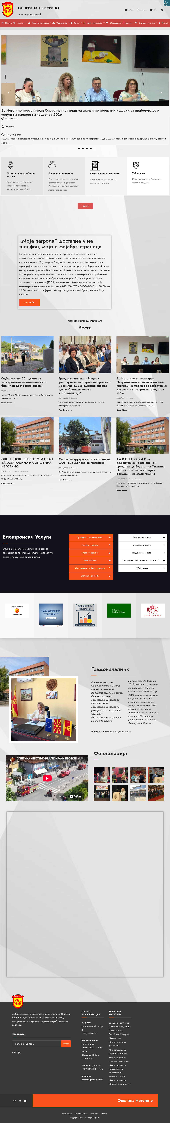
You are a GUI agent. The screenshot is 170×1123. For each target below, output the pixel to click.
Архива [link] (104, 1113)
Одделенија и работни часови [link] (21, 174)
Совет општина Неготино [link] (105, 173)
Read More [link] (15, 402)
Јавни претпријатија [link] (60, 173)
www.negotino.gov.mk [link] (30, 14)
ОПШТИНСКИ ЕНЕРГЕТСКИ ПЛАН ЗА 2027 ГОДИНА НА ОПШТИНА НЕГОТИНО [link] (27, 463)
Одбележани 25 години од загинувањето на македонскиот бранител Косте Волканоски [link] (24, 382)
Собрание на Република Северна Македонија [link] (119, 1034)
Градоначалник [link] (81, 1113)
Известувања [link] (67, 1113)
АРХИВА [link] (16, 1052)
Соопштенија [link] (24, 471)
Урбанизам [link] (138, 173)
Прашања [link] (94, 1113)
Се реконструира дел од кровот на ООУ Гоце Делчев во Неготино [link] (84, 461)
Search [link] (66, 1043)
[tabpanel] (85, 90)
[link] (167, 3)
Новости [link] (9, 126)
